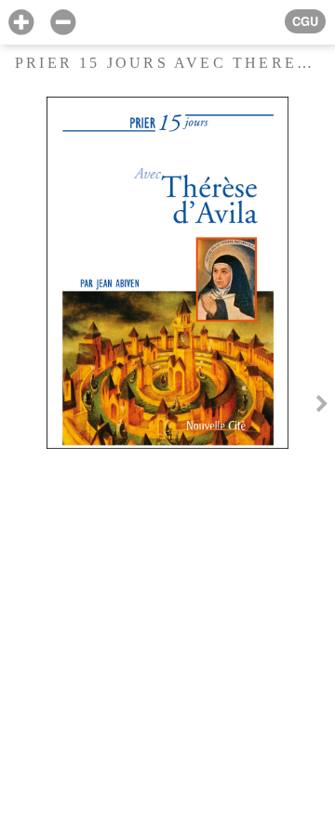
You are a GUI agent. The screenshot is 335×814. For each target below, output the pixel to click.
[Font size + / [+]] (21, 23)
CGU (305, 21)
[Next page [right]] (322, 407)
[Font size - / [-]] (63, 23)
